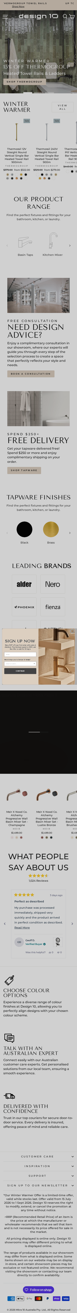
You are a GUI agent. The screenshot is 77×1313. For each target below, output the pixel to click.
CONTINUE (20, 671)
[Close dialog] (72, 631)
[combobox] (19, 664)
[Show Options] (34, 664)
